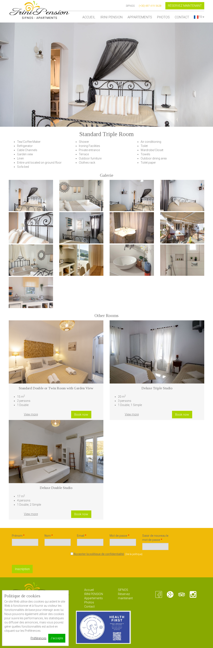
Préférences (38, 638)
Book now (81, 414)
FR (200, 17)
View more (31, 414)
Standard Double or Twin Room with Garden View (56, 388)
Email (81, 535)
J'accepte (57, 638)
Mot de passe (119, 535)
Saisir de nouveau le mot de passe (155, 537)
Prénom (18, 535)
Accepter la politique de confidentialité (98, 554)
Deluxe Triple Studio (156, 388)
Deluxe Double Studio (56, 488)
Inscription (22, 569)
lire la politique (134, 554)
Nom (49, 535)
